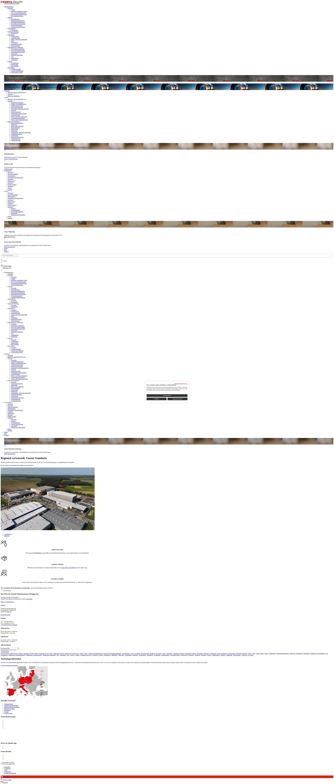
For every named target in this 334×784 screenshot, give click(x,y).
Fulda (249, 653)
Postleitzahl (4, 650)
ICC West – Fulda (77, 653)
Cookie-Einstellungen (10, 773)
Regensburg (142, 655)
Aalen (85, 653)
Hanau (266, 653)
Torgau (209, 655)
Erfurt (218, 653)
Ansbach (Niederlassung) (95, 653)
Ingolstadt (63, 655)
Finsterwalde (231, 653)
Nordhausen (128, 655)
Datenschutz (7, 771)
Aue (132, 653)
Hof (58, 655)
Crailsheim (176, 653)
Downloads (7, 710)
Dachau (182, 653)
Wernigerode (236, 655)
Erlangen (224, 653)
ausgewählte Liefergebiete (68, 567)
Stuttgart (203, 655)
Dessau (194, 653)
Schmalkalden (165, 655)
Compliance (7, 768)
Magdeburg (107, 655)
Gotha (257, 653)
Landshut (95, 655)
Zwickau (250, 655)
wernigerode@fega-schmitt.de (9, 625)
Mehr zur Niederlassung (7, 602)
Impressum (7, 767)
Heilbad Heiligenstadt (282, 653)
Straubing (197, 655)
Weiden (222, 655)
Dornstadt (200, 653)
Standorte (6, 536)
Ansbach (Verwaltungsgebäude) (112, 653)
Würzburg (244, 655)
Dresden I (206, 653)
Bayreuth (158, 653)
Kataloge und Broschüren (11, 705)
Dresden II (213, 653)
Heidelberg (272, 653)
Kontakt (6, 712)
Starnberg (191, 655)
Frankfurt (238, 653)
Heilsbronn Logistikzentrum (34, 655)
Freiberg (244, 653)
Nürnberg (135, 655)
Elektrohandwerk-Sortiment (11, 707)
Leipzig (100, 655)
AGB (5, 770)
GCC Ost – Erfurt (7, 653)
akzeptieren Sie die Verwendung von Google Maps (17, 588)
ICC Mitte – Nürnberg (21, 653)
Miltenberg (114, 655)
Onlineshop (29, 599)
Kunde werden (8, 713)
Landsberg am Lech (85, 655)
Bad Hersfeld (145, 653)
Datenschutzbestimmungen (180, 383)
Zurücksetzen (4, 652)
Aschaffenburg (126, 653)
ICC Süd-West (65, 653)
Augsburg (137, 653)
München (121, 655)
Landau (77, 655)
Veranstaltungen (8, 704)
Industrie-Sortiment (9, 708)
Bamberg (152, 653)
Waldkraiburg (216, 655)
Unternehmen (8, 534)
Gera (253, 653)
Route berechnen (5, 615)
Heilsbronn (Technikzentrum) (17, 655)
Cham (163, 653)
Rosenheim (157, 655)
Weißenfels (229, 655)
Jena (67, 655)
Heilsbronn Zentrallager (49, 655)
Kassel (72, 655)
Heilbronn (292, 653)
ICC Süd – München (52, 653)
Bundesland (4, 648)
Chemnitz (169, 653)
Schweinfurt (183, 655)
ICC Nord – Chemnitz (37, 653)
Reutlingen (150, 655)
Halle (261, 653)
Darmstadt (188, 653)
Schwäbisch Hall (175, 655)
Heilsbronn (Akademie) (302, 653)
